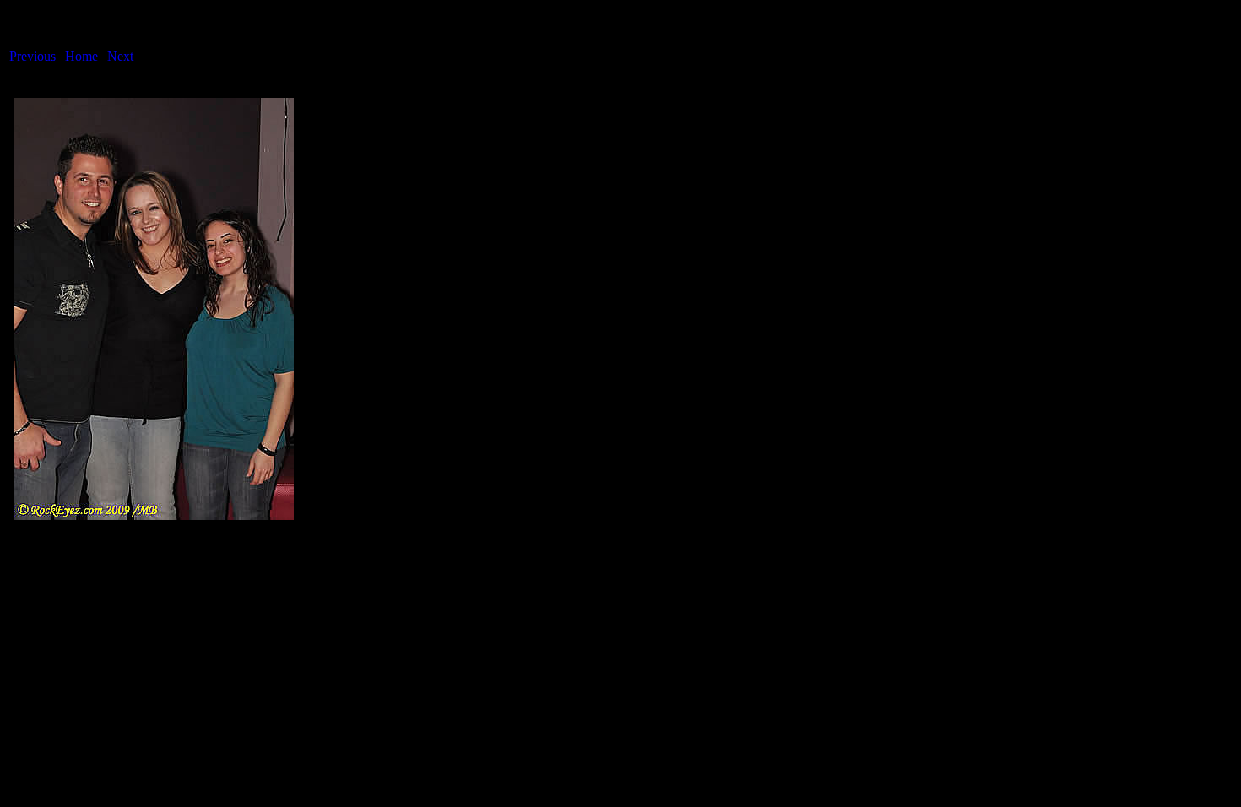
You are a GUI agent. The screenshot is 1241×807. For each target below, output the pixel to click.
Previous (32, 56)
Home (81, 56)
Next (120, 56)
